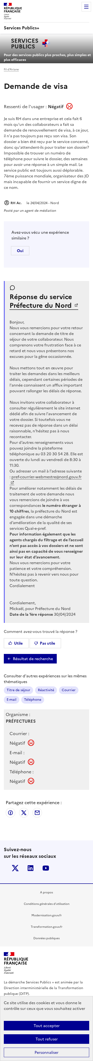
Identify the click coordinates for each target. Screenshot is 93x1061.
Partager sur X (24, 812)
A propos (46, 892)
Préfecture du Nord (41, 305)
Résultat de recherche (33, 659)
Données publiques (46, 938)
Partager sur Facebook (10, 812)
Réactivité (46, 690)
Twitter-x (15, 868)
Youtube (46, 868)
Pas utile (47, 643)
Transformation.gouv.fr (46, 927)
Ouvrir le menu (86, 6)
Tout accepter (47, 1026)
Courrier (69, 690)
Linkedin (30, 868)
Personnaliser (46, 1052)
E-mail (11, 699)
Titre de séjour (18, 690)
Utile (18, 643)
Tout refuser (47, 1039)
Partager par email (37, 812)
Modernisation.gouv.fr (46, 915)
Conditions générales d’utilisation (46, 904)
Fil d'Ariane (11, 69)
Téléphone (32, 699)
